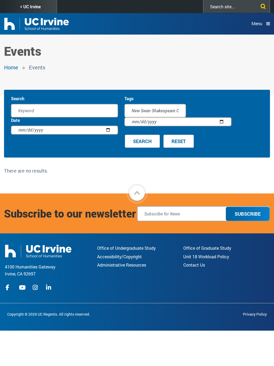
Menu (257, 23)
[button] (137, 193)
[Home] (38, 250)
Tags (129, 98)
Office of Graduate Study (207, 248)
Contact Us (194, 265)
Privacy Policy (255, 314)
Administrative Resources (121, 265)
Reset (179, 141)
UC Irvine (32, 6)
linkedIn (49, 287)
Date (15, 120)
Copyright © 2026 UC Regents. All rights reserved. (48, 314)
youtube (22, 287)
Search (17, 98)
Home (11, 67)
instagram (36, 287)
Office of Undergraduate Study (126, 248)
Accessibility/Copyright (119, 256)
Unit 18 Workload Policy (206, 256)
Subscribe (248, 214)
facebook (9, 287)
